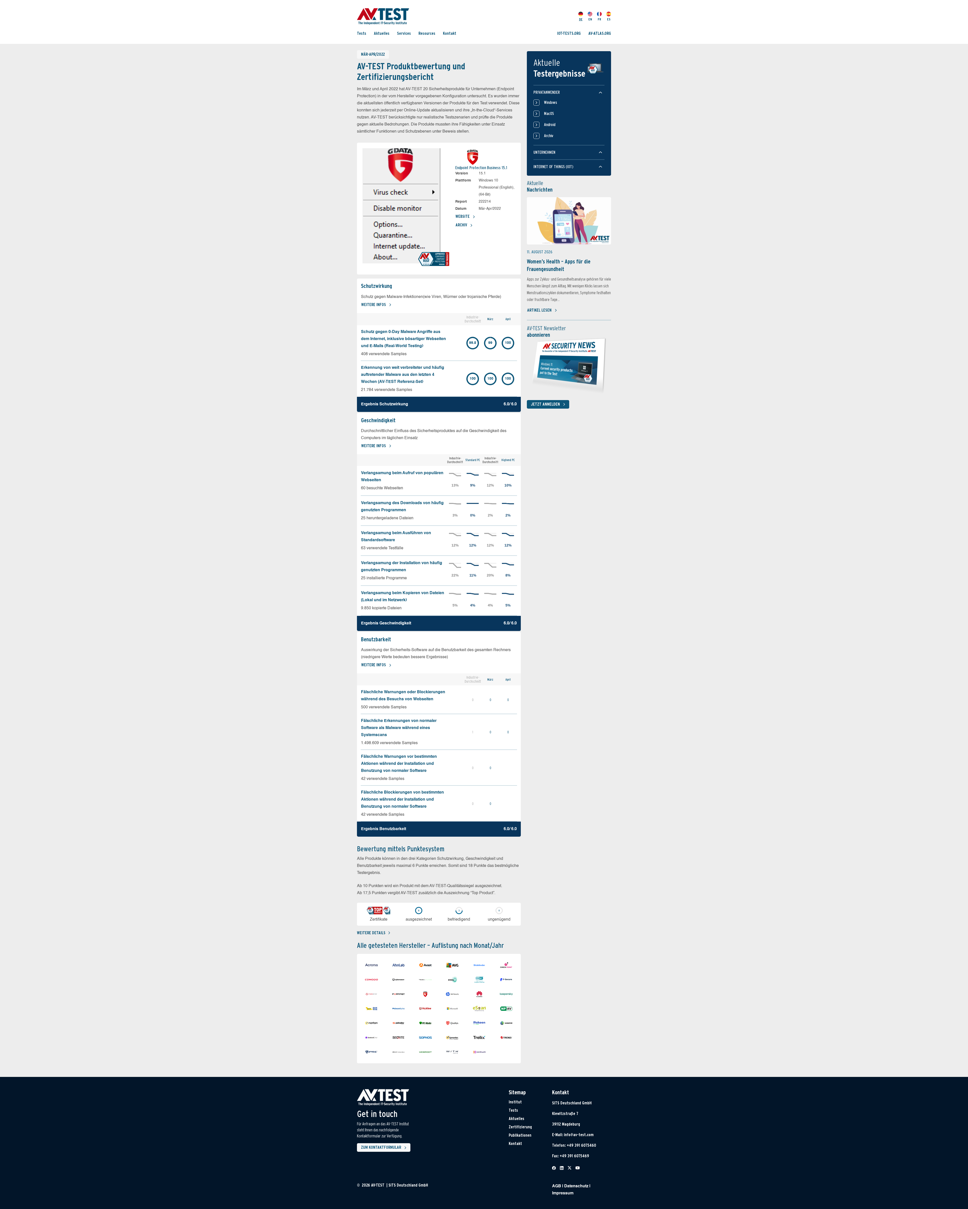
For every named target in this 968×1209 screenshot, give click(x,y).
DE (581, 19)
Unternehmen (544, 152)
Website (463, 216)
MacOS (549, 113)
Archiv (461, 225)
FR (599, 19)
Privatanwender (546, 92)
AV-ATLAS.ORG (599, 33)
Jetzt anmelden (545, 404)
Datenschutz (576, 1186)
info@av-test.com (579, 1134)
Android (549, 124)
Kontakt (449, 33)
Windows (550, 102)
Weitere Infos (373, 304)
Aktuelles (381, 33)
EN (590, 19)
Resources (426, 33)
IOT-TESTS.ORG (569, 33)
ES (609, 19)
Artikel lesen (539, 310)
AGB (556, 1186)
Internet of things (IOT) (553, 166)
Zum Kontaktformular (381, 1147)
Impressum (562, 1193)
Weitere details (371, 932)
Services (404, 33)
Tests (361, 33)
